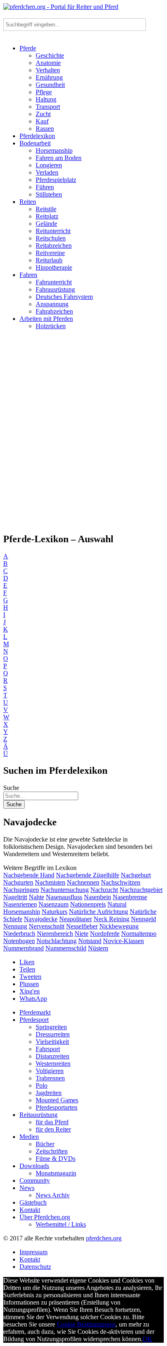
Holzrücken (51, 325)
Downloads (34, 1165)
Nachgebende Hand (28, 875)
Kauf (42, 121)
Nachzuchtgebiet (141, 889)
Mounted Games (57, 1100)
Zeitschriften (52, 1151)
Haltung (46, 99)
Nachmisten (50, 882)
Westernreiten (53, 1063)
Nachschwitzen (120, 882)
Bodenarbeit (35, 143)
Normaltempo (138, 933)
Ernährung (49, 77)
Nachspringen (21, 889)
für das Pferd (52, 1122)
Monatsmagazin (56, 1173)
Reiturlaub (49, 260)
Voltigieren (50, 1070)
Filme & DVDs (55, 1158)
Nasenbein (97, 897)
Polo (41, 1085)
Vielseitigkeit (52, 1041)
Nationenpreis (88, 904)
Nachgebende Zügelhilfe (87, 875)
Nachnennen (83, 882)
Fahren (28, 274)
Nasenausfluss (64, 897)
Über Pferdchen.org (44, 1217)
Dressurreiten (53, 1034)
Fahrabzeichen (54, 311)
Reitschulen (51, 238)
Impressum (33, 1252)
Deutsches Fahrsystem (64, 296)
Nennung (15, 926)
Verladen (47, 172)
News (26, 1187)
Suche (11, 787)
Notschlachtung (56, 940)
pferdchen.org (104, 1238)
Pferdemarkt (35, 1012)
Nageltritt (15, 897)
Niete (81, 933)
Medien (29, 1136)
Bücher (45, 1143)
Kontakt (29, 1209)
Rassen (45, 128)
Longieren (49, 165)
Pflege (44, 92)
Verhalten (48, 70)
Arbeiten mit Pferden (46, 318)
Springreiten (51, 1027)
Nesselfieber (82, 926)
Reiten (27, 201)
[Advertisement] (83, 434)
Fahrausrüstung (55, 289)
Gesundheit (50, 84)
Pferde (27, 48)
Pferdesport (34, 1019)
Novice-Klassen (123, 940)
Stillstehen (49, 194)
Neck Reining (111, 918)
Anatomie (48, 62)
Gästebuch (33, 1202)
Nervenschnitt (46, 926)
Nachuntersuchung (65, 889)
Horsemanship (54, 150)
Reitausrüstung (38, 1114)
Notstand (89, 940)
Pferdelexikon (37, 135)
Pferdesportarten (56, 1107)
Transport (48, 106)
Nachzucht (104, 889)
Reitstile (46, 209)
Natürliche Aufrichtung (98, 911)
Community (34, 1180)
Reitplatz (47, 216)
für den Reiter (53, 1129)
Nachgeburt (136, 875)
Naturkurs (54, 911)
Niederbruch (19, 933)
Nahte (36, 897)
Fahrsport (48, 1048)
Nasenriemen (20, 904)
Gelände (46, 223)
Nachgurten (18, 882)
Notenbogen (19, 940)
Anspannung (52, 304)
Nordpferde (105, 933)
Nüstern (98, 948)
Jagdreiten (49, 1092)
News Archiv (53, 1195)
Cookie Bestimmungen (86, 1324)
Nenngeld (143, 918)
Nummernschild (65, 948)
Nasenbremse (130, 897)
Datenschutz (35, 1266)
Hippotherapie (54, 267)
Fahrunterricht (54, 282)
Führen (45, 187)
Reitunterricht (53, 230)
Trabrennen (50, 1078)
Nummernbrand (23, 948)
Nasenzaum (54, 904)
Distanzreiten (52, 1056)
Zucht (43, 113)
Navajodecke (41, 918)
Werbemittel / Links (61, 1224)
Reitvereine (50, 252)
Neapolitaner (75, 918)
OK (147, 1338)
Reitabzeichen (54, 245)
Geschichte (50, 55)
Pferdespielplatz (56, 179)
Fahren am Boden (58, 157)
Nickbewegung (119, 926)
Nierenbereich (55, 933)
